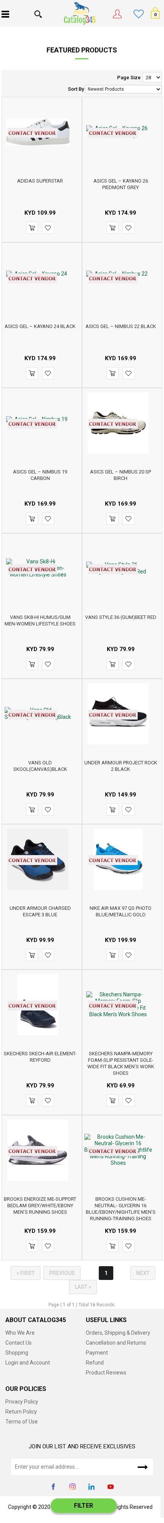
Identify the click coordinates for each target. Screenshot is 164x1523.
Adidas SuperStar (40, 181)
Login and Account (27, 1363)
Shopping (16, 1353)
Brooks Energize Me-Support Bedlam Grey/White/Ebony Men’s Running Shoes (40, 1205)
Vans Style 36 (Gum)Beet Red (120, 617)
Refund (95, 1363)
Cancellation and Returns (116, 1343)
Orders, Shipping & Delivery (118, 1333)
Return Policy (21, 1412)
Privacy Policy (21, 1402)
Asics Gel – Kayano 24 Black (40, 326)
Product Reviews (106, 1373)
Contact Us (18, 1343)
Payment (97, 1353)
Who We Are (20, 1333)
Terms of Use (21, 1422)
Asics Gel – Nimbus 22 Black (120, 326)
